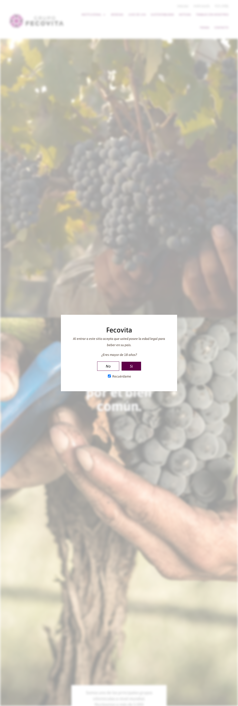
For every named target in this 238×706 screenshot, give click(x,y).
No (108, 366)
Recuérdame (121, 376)
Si (131, 366)
